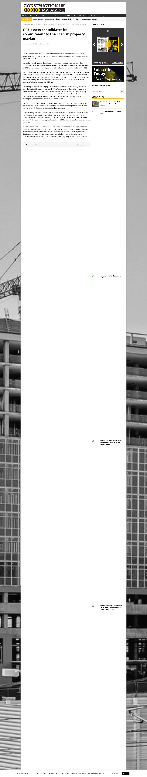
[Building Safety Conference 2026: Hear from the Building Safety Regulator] (95, 765)
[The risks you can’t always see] (95, 270)
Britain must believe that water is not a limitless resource (110, 104)
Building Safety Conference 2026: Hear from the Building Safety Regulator (111, 607)
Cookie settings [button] (113, 773)
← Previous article (31, 145)
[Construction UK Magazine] (44, 12)
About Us (34, 16)
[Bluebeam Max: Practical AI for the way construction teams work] (95, 600)
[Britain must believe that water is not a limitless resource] (95, 105)
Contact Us (94, 16)
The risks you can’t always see (110, 112)
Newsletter (70, 16)
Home (24, 16)
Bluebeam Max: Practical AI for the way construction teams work (110, 443)
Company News (45, 44)
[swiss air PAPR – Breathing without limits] (95, 435)
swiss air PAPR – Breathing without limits (110, 277)
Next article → (82, 145)
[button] (102, 15)
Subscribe (82, 16)
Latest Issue (57, 16)
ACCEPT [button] (125, 773)
